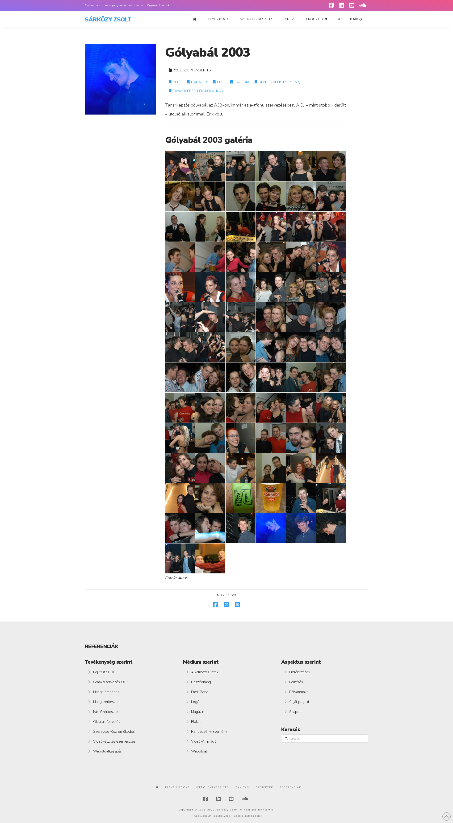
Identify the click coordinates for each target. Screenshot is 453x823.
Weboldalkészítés (107, 751)
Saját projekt (299, 702)
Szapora (295, 711)
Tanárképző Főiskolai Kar (198, 90)
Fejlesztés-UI (103, 672)
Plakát (196, 721)
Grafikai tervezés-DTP (110, 682)
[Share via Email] (237, 604)
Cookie (163, 5)
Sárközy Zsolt (108, 19)
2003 (177, 81)
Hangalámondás (106, 692)
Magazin (197, 711)
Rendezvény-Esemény (279, 81)
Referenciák (290, 787)
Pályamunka (298, 692)
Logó (195, 702)
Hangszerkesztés (106, 702)
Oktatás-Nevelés (106, 721)
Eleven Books (177, 787)
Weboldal (199, 751)
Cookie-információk (248, 816)
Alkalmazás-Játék (204, 672)
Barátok (199, 81)
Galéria (242, 81)
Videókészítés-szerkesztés (114, 741)
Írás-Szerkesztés (106, 711)
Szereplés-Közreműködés (114, 731)
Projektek (264, 787)
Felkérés (296, 682)
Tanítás (242, 787)
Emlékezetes (299, 672)
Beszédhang (201, 682)
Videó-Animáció (204, 741)
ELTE (221, 81)
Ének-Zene (199, 692)
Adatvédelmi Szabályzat (212, 816)
